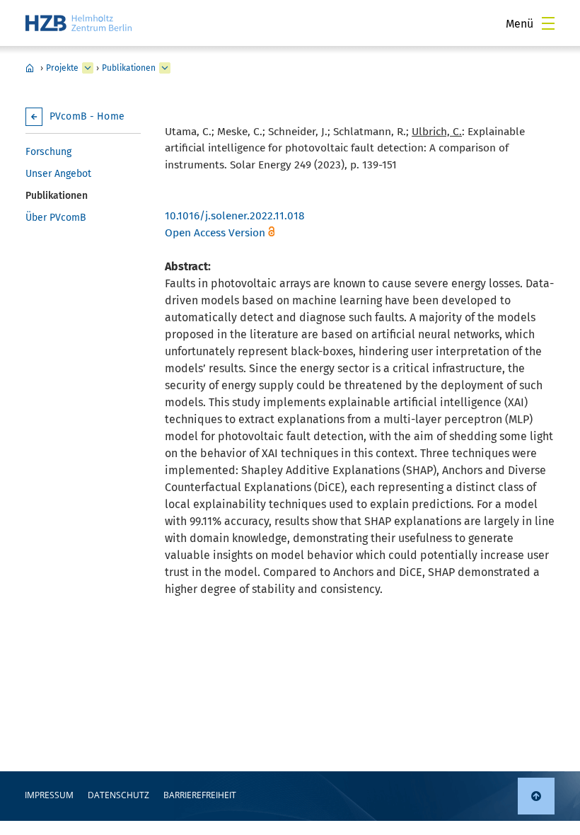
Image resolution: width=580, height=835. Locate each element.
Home (29, 68)
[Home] (78, 23)
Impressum (49, 795)
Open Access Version (215, 232)
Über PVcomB (55, 218)
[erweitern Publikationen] (164, 68)
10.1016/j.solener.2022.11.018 (235, 215)
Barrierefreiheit (199, 795)
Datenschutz (118, 795)
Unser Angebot (58, 174)
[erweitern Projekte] (87, 68)
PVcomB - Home (87, 116)
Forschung (48, 152)
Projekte (62, 68)
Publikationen (129, 68)
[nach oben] (536, 796)
